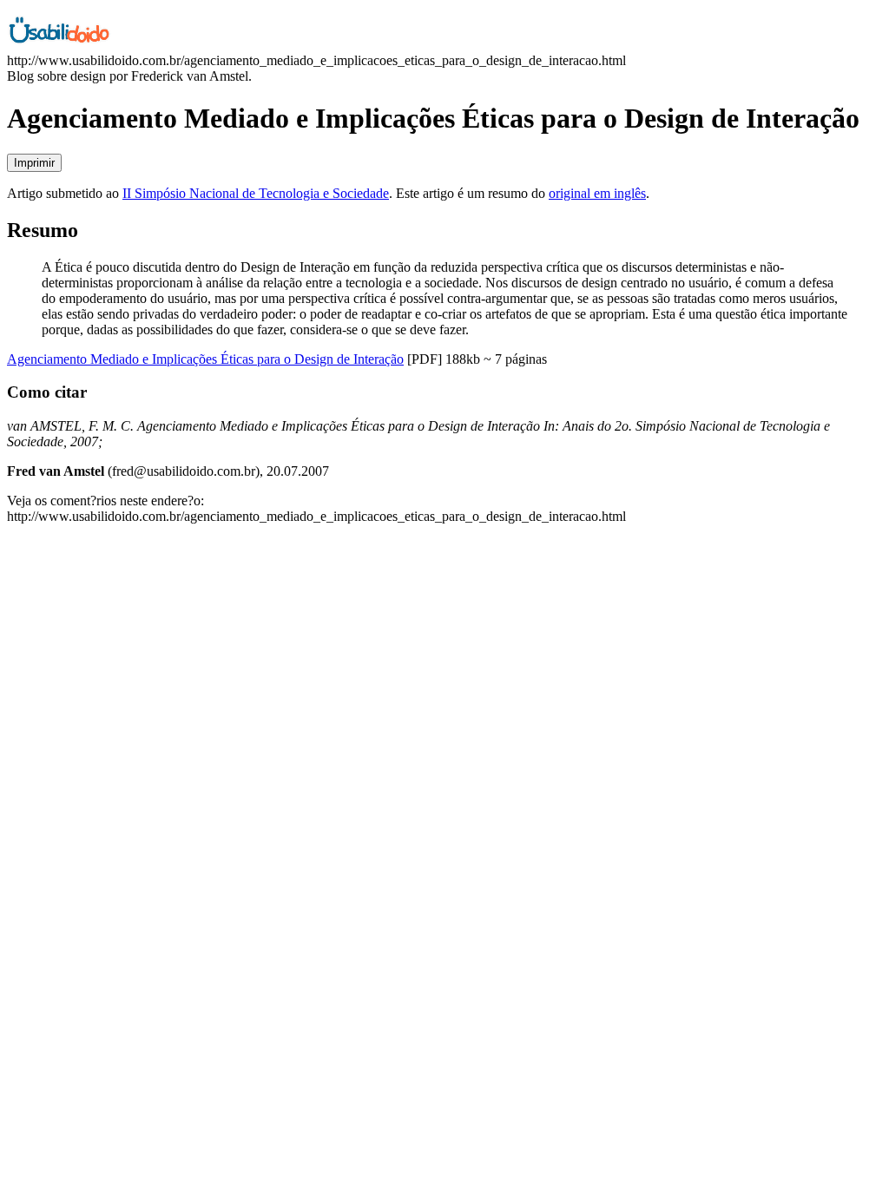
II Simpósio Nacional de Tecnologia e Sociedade (255, 193)
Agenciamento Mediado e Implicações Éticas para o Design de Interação (205, 359)
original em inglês (597, 193)
